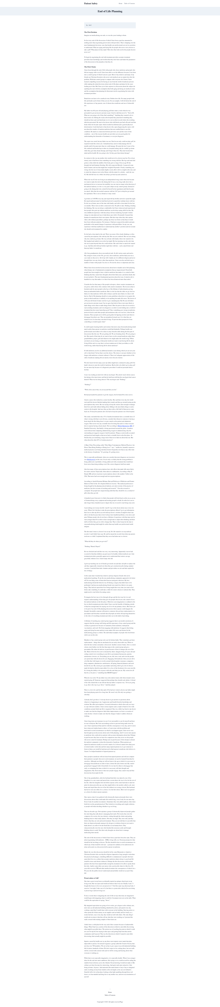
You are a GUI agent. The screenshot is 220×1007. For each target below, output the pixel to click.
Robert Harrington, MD (125, 426)
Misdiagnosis (91, 459)
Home (120, 3)
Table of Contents (129, 3)
